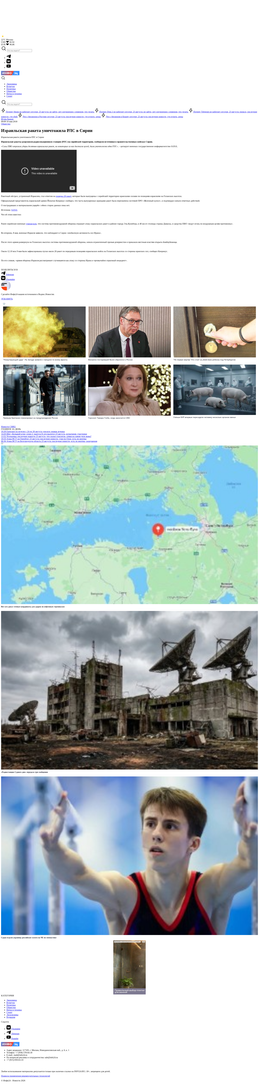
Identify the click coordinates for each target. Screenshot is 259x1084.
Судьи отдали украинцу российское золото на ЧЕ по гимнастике (28, 938)
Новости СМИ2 (8, 426)
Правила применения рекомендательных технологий (25, 1076)
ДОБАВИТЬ (7, 299)
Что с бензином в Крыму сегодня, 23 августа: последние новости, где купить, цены (144, 116)
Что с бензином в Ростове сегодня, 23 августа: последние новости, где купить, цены (61, 116)
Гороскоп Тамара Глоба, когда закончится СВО (109, 418)
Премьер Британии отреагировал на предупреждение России (30, 418)
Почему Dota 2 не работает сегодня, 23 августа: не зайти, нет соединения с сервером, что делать (144, 112)
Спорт (9, 1012)
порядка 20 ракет (63, 196)
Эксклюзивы (12, 1015)
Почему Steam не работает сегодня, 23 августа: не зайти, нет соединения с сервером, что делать (50, 112)
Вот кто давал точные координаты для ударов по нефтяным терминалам (33, 607)
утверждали (31, 224)
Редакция (10, 1017)
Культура (10, 1002)
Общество (5, 124)
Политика (11, 1005)
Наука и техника (14, 1010)
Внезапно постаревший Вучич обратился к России (110, 360)
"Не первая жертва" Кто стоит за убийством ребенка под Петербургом (204, 360)
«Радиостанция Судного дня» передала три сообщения (24, 772)
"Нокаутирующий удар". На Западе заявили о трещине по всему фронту (35, 360)
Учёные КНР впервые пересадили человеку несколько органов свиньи (204, 417)
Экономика (11, 1000)
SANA (14, 210)
